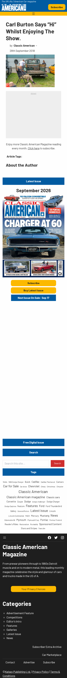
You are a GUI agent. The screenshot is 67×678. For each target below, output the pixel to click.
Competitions (14, 617)
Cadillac (36, 481)
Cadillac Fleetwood (48, 482)
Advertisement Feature (20, 613)
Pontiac (44, 520)
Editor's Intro (14, 621)
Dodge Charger (53, 501)
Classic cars (53, 497)
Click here (34, 148)
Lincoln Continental (16, 516)
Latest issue (39, 510)
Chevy (43, 486)
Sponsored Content (50, 524)
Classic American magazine (26, 497)
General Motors (23, 511)
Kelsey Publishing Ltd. (18, 671)
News (54, 515)
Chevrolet (34, 486)
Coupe (20, 501)
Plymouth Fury (33, 520)
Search (57, 463)
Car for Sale (11, 486)
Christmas (51, 486)
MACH (27, 516)
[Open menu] (33, 14)
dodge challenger (38, 502)
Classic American (33, 491)
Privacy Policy (40, 671)
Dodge (27, 501)
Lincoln (52, 511)
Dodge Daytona (10, 506)
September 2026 (33, 190)
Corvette (11, 501)
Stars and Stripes (29, 528)
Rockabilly (34, 524)
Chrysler (60, 486)
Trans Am (41, 528)
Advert (33, 93)
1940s (5, 482)
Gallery (13, 511)
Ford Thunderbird (54, 506)
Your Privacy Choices (33, 589)
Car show (23, 486)
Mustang (44, 515)
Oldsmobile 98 (9, 520)
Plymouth (21, 520)
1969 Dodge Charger (16, 482)
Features (32, 506)
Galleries (12, 629)
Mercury (35, 515)
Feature (21, 506)
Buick (27, 481)
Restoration (24, 524)
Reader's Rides (11, 524)
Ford (41, 505)
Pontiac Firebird (55, 520)
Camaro (60, 482)
